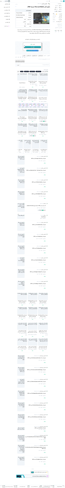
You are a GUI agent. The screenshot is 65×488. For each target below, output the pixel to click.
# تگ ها (60, 14)
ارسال (18, 65)
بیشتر (33, 468)
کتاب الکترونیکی (34, 55)
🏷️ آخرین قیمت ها (59, 21)
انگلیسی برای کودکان (40, 355)
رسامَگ (43, 215)
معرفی (60, 7)
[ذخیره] (19, 61)
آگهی (55, 7)
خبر (55, 5)
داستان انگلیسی (40, 55)
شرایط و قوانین (59, 24)
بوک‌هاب (43, 203)
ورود (32, 472)
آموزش (48, 55)
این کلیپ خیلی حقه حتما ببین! (9, 486)
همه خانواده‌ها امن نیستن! (34, 486)
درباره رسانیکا (60, 25)
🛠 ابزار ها (60, 19)
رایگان (56, 11)
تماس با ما (60, 27)
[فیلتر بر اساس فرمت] (57, 3)
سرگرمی (55, 9)
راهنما (19, 476)
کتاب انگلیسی (29, 55)
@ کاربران (60, 16)
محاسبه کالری (54, 16)
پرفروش (59, 11)
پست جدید (46, 107)
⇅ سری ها (60, 17)
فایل (60, 9)
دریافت (28, 47)
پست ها (59, 3)
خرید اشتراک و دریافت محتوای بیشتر (32, 50)
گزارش (56, 27)
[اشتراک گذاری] (21, 61)
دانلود (45, 55)
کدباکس (54, 21)
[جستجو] (3, 1)
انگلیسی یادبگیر (42, 4)
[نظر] (23, 61)
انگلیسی (24, 55)
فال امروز (54, 17)
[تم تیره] (1, 1)
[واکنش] (16, 61)
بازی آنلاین (54, 19)
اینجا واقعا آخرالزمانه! (59, 486)
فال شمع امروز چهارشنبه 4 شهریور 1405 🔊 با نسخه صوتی (46, 486)
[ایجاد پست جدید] (45, 105)
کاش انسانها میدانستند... (22, 486)
